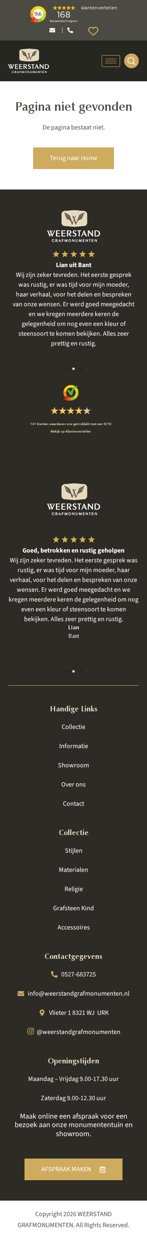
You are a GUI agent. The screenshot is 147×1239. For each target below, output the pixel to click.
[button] (66, 369)
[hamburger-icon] (111, 61)
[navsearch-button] (131, 60)
